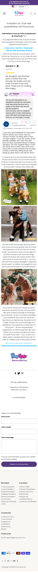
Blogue (3, 529)
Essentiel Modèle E (8, 492)
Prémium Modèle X (8, 497)
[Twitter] (8, 561)
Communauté (6, 519)
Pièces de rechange (8, 501)
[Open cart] (35, 13)
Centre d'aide (24, 487)
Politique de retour (26, 492)
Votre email (6, 427)
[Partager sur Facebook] (15, 374)
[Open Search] (31, 14)
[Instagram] (5, 561)
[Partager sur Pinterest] (22, 374)
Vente (3, 504)
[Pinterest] (11, 561)
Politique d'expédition (27, 489)
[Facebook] (2, 561)
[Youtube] (14, 561)
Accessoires (5, 499)
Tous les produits (7, 487)
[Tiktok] (17, 561)
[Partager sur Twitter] (18, 374)
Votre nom (5, 417)
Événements (23, 494)
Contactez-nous (7, 517)
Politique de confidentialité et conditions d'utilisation (27, 499)
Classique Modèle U (8, 494)
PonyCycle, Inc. (20, 567)
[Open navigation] (5, 13)
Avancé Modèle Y (7, 489)
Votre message (7, 437)
